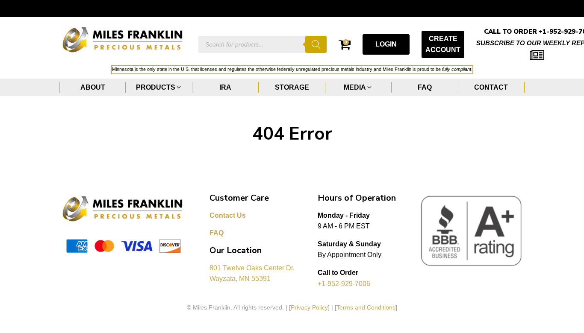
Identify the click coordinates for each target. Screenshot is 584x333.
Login (386, 44)
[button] (159, 87)
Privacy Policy (309, 307)
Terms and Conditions (365, 307)
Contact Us (227, 215)
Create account (442, 44)
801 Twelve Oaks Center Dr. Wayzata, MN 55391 (252, 273)
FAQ (216, 233)
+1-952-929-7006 (344, 283)
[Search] (316, 44)
